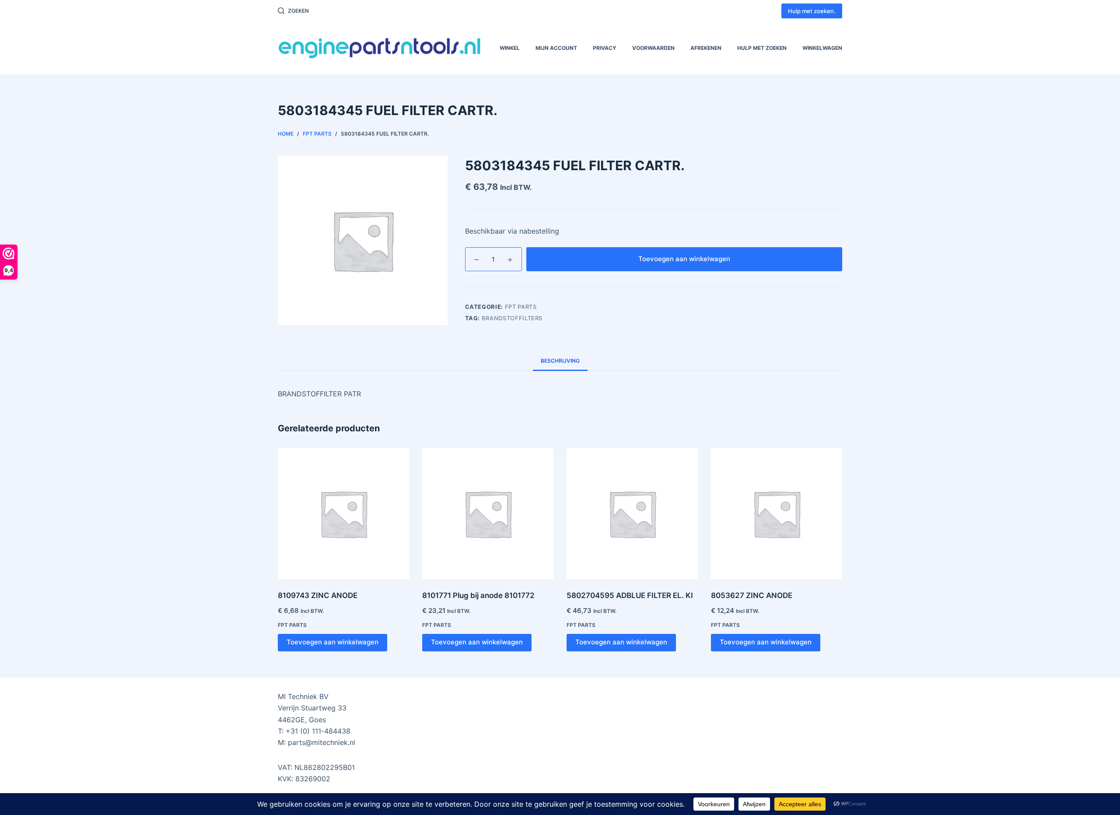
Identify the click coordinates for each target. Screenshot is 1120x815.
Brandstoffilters (512, 318)
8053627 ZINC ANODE (751, 595)
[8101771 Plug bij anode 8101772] (487, 513)
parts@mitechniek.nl (321, 742)
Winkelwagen (822, 48)
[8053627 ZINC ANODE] (776, 513)
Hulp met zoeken (762, 48)
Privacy (604, 48)
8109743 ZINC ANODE (317, 595)
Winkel (510, 48)
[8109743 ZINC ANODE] (343, 513)
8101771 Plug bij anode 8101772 (478, 595)
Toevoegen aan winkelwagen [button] (332, 642)
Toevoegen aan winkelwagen (684, 259)
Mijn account (556, 48)
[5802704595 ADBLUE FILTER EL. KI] (632, 513)
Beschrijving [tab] (560, 360)
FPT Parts (521, 306)
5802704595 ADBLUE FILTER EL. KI (630, 595)
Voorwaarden (653, 48)
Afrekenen (705, 48)
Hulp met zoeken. (812, 10)
